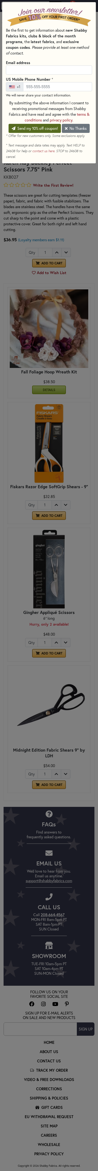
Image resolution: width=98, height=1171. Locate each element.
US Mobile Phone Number (29, 79)
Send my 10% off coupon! (37, 128)
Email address (18, 62)
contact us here (43, 151)
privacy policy (61, 120)
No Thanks (78, 128)
